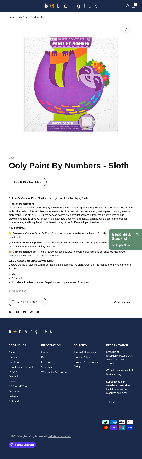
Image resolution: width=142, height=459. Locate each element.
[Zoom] (126, 29)
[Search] (128, 6)
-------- (12, 381)
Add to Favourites (29, 302)
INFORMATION (51, 345)
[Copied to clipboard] (38, 312)
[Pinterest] (25, 312)
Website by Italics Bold (59, 436)
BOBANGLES (17, 345)
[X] (18, 312)
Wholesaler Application (54, 372)
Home (11, 17)
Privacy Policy (82, 356)
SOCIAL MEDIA (18, 386)
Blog (43, 356)
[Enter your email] (129, 402)
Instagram (14, 396)
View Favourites (123, 302)
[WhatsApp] (32, 312)
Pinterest (14, 401)
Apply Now (122, 245)
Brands (13, 356)
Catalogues (15, 361)
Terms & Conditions (85, 351)
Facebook (14, 391)
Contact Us (47, 351)
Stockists (46, 367)
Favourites (15, 376)
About (12, 351)
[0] (133, 6)
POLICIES (80, 345)
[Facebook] (11, 312)
